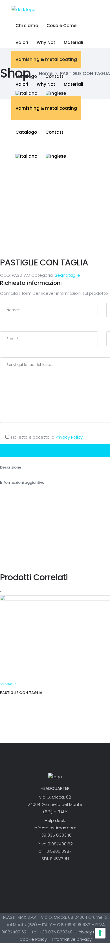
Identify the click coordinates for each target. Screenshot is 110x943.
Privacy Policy (69, 437)
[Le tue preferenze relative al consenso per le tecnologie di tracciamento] (100, 933)
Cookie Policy (33, 939)
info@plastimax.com (55, 828)
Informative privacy (72, 939)
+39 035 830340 (55, 835)
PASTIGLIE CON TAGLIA (21, 692)
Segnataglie (67, 275)
